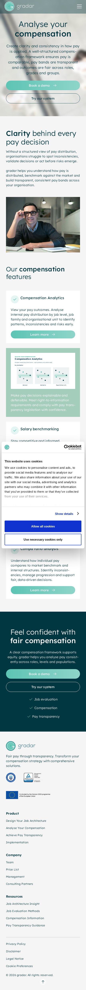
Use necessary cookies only (43, 539)
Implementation (17, 842)
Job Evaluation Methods (23, 911)
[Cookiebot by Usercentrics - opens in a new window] (63, 447)
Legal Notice (15, 958)
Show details (64, 513)
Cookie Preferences (19, 966)
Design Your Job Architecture (26, 821)
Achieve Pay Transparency (24, 835)
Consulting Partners (19, 884)
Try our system (43, 98)
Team (10, 862)
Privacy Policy (16, 944)
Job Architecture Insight (22, 904)
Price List (12, 869)
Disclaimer (13, 951)
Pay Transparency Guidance (25, 925)
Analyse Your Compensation (25, 828)
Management (15, 876)
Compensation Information (25, 918)
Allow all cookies (43, 526)
